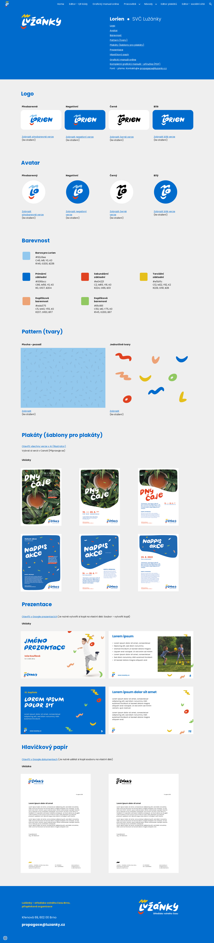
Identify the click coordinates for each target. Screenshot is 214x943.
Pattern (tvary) (119, 40)
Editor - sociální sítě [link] (193, 4)
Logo (112, 25)
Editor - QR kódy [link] (78, 4)
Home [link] (60, 4)
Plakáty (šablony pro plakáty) (127, 45)
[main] (151, 19)
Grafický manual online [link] (106, 4)
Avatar (114, 30)
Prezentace (116, 49)
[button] (210, 4)
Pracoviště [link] (130, 4)
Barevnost (116, 35)
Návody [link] (148, 4)
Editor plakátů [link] (169, 4)
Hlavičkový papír (119, 54)
